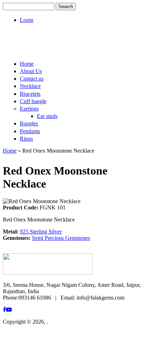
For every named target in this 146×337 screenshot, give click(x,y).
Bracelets (30, 94)
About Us (31, 71)
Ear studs (47, 116)
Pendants (30, 131)
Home (27, 64)
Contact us (32, 79)
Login (26, 20)
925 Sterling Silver (41, 232)
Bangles (29, 123)
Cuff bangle (33, 101)
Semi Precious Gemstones (61, 238)
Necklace (30, 86)
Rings (26, 139)
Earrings (29, 109)
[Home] (47, 49)
